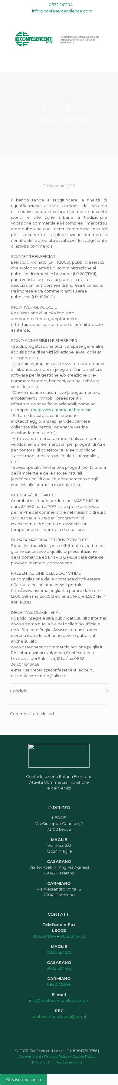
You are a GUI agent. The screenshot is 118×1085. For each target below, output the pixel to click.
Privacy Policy (56, 1056)
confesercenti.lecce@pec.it (59, 1016)
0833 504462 (59, 968)
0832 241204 (61, 4)
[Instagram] (71, 19)
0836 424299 (59, 952)
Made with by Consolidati (57, 1062)
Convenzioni (30, 1056)
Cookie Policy (84, 1056)
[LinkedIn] (63, 19)
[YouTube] (55, 19)
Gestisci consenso (23, 1079)
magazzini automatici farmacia (61, 409)
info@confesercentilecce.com (62, 10)
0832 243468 (73, 936)
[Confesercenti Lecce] (59, 38)
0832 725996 (59, 984)
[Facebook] (47, 19)
